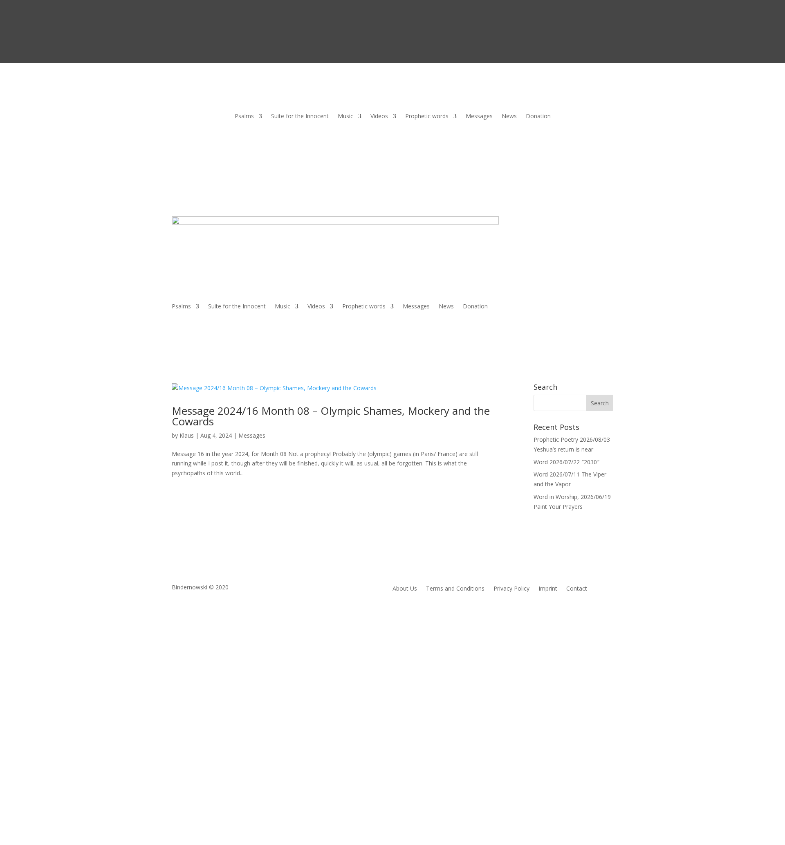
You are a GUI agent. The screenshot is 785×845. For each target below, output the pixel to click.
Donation (538, 116)
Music (345, 116)
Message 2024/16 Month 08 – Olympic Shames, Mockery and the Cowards (331, 416)
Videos (379, 116)
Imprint (547, 589)
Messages (479, 116)
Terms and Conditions (455, 589)
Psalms (244, 116)
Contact (576, 589)
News (509, 116)
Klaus (186, 435)
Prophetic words (427, 116)
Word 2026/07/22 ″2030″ (566, 462)
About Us (404, 589)
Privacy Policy (511, 589)
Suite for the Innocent (300, 116)
